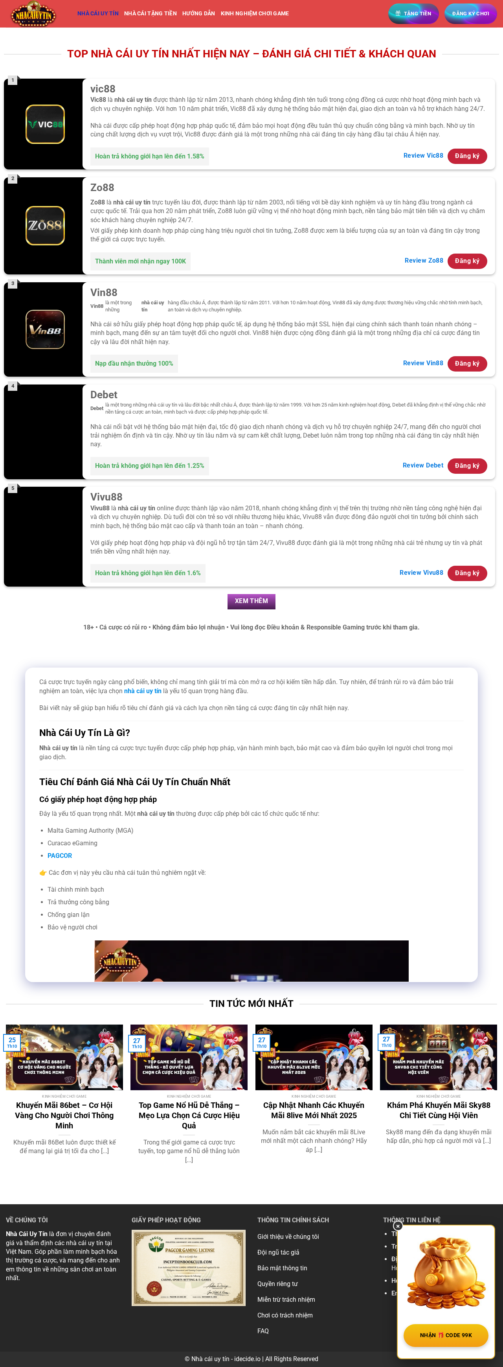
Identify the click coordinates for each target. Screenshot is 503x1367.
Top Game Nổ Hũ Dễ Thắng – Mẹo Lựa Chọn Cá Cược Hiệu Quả (189, 1115)
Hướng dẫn (198, 13)
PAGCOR (60, 855)
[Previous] (6, 1102)
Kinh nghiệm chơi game (255, 13)
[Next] (497, 1102)
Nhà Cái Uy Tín (27, 1234)
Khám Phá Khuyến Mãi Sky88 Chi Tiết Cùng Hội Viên (438, 1110)
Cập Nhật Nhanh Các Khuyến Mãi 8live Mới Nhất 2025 (313, 1110)
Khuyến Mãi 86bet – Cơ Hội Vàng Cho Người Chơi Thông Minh (64, 1115)
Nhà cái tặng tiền (150, 13)
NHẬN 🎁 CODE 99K (446, 1335)
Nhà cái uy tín (98, 13)
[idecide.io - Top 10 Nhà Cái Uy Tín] (36, 14)
